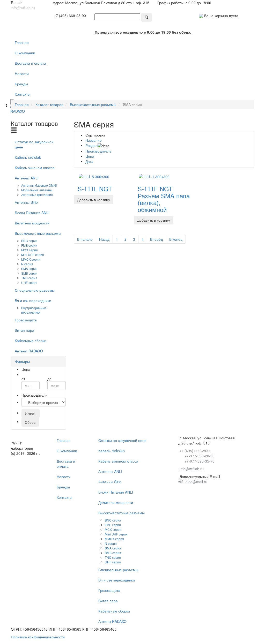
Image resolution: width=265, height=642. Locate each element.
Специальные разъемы (35, 290)
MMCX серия (30, 259)
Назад (104, 239)
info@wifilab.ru (23, 7)
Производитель (98, 151)
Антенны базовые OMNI (39, 185)
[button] (22, 361)
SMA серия (29, 268)
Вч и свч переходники (33, 300)
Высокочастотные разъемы (38, 233)
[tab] (38, 361)
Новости (22, 73)
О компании (25, 52)
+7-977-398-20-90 (200, 455)
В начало (85, 239)
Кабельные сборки (30, 340)
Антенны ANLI (27, 177)
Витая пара (24, 330)
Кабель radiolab (28, 157)
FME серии (29, 245)
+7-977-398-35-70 (200, 461)
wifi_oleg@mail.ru (192, 481)
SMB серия (29, 273)
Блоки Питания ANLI (32, 212)
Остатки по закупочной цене (34, 144)
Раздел (91, 145)
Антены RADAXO (29, 350)
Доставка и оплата (30, 63)
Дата (89, 161)
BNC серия (29, 240)
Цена (89, 156)
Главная (22, 42)
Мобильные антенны (36, 190)
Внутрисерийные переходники (34, 310)
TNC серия (29, 278)
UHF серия (29, 282)
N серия (27, 264)
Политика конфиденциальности (38, 636)
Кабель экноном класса (35, 167)
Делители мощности (32, 222)
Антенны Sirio (26, 202)
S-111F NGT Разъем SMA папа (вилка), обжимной (164, 199)
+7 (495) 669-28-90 (70, 15)
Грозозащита (26, 319)
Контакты (22, 94)
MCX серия (29, 250)
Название (93, 140)
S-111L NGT (95, 188)
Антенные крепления (37, 194)
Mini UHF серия (32, 254)
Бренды (21, 83)
